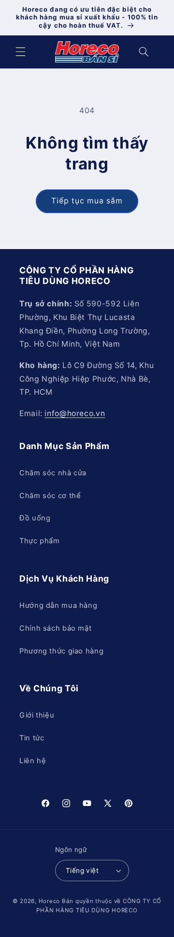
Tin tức (31, 738)
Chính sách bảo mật (55, 628)
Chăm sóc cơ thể (50, 495)
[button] (20, 52)
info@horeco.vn (74, 413)
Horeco (49, 901)
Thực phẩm (39, 540)
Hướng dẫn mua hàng (58, 605)
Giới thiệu (36, 715)
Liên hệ (32, 760)
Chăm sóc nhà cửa (53, 472)
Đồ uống (34, 518)
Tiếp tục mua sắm (87, 200)
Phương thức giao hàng (61, 651)
